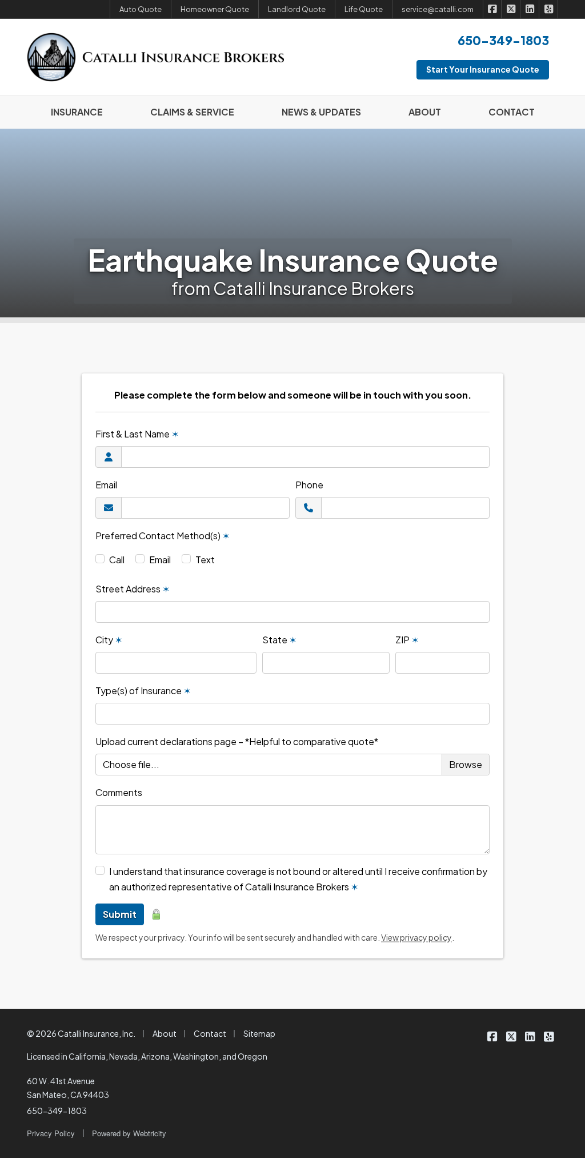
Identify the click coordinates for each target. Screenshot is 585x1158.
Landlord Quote (297, 9)
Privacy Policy (51, 1133)
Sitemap (259, 1033)
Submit (120, 914)
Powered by (129, 1133)
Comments (118, 792)
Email (106, 485)
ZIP (407, 640)
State (279, 640)
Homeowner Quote (215, 9)
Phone (309, 485)
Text (205, 560)
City (108, 640)
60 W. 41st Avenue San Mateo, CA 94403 (68, 1088)
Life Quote (363, 9)
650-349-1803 (57, 1110)
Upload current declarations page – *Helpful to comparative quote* (236, 741)
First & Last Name (137, 434)
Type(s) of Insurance (143, 691)
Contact (210, 1033)
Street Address (132, 589)
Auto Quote (140, 9)
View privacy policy (416, 937)
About (165, 1033)
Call (117, 560)
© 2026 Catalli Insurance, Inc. (81, 1033)
